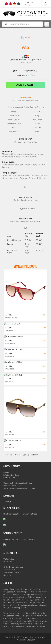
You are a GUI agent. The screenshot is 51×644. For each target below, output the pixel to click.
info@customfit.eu (11, 475)
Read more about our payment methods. (20, 514)
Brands (18, 455)
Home (9, 455)
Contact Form (9, 478)
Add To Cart (25, 84)
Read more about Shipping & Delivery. (19, 539)
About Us (7, 502)
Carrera (23, 97)
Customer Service (29, 3)
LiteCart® (31, 640)
